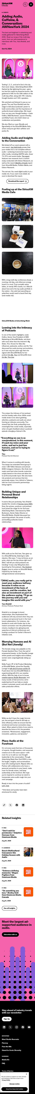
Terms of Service (7, 1071)
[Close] (26, 1074)
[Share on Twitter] (10, 805)
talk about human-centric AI (20, 669)
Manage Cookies (15, 1084)
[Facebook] (23, 1027)
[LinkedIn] (4, 1027)
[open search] (25, 4)
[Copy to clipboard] (4, 805)
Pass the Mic (7, 1047)
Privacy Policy (6, 1080)
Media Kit (5, 1060)
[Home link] (7, 4)
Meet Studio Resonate (10, 1039)
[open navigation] (31, 4)
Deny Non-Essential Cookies (14, 1089)
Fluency (5, 1043)
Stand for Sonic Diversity (11, 1050)
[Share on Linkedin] (23, 805)
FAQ (3, 1063)
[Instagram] (16, 1027)
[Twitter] (10, 1027)
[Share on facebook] (17, 805)
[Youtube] (29, 1027)
